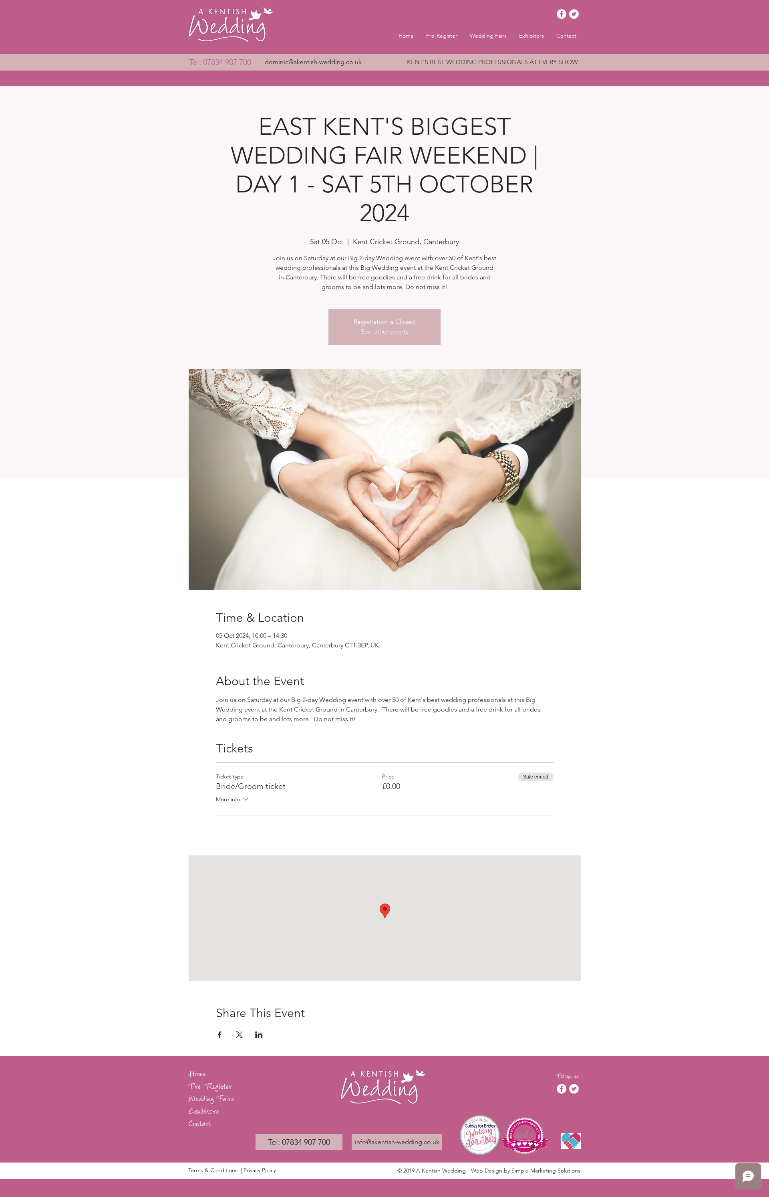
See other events (385, 331)
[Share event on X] (239, 1034)
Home (197, 1073)
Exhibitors (203, 1110)
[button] (488, 35)
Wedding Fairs (211, 1098)
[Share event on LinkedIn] (259, 1034)
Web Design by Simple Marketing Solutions (525, 1170)
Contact (199, 1122)
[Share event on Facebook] (219, 1034)
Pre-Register (210, 1085)
